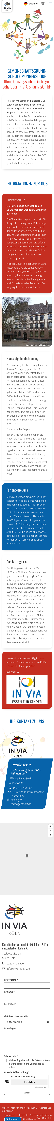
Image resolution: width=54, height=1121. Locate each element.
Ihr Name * (9, 992)
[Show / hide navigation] (50, 3)
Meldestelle (47, 1118)
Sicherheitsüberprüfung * (16, 1072)
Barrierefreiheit (36, 1115)
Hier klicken (29, 1082)
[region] (27, 859)
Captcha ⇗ (41, 1087)
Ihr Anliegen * (11, 1028)
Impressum (10, 1115)
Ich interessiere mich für (16, 1016)
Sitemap (48, 1115)
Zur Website (12, 671)
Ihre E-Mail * (10, 1004)
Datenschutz (22, 1115)
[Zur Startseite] (7, 7)
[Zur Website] (27, 689)
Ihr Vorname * (11, 979)
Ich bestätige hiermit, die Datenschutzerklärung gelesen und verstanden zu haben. (29, 1064)
